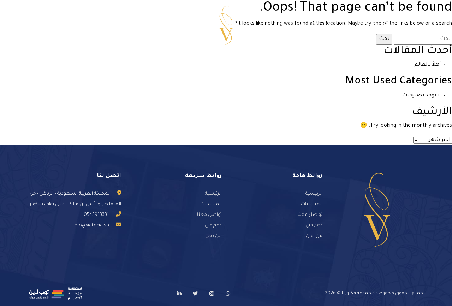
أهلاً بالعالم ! (426, 65)
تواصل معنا (149, 25)
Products (185, 25)
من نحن (352, 25)
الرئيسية (382, 25)
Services (323, 25)
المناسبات (289, 25)
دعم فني (115, 25)
